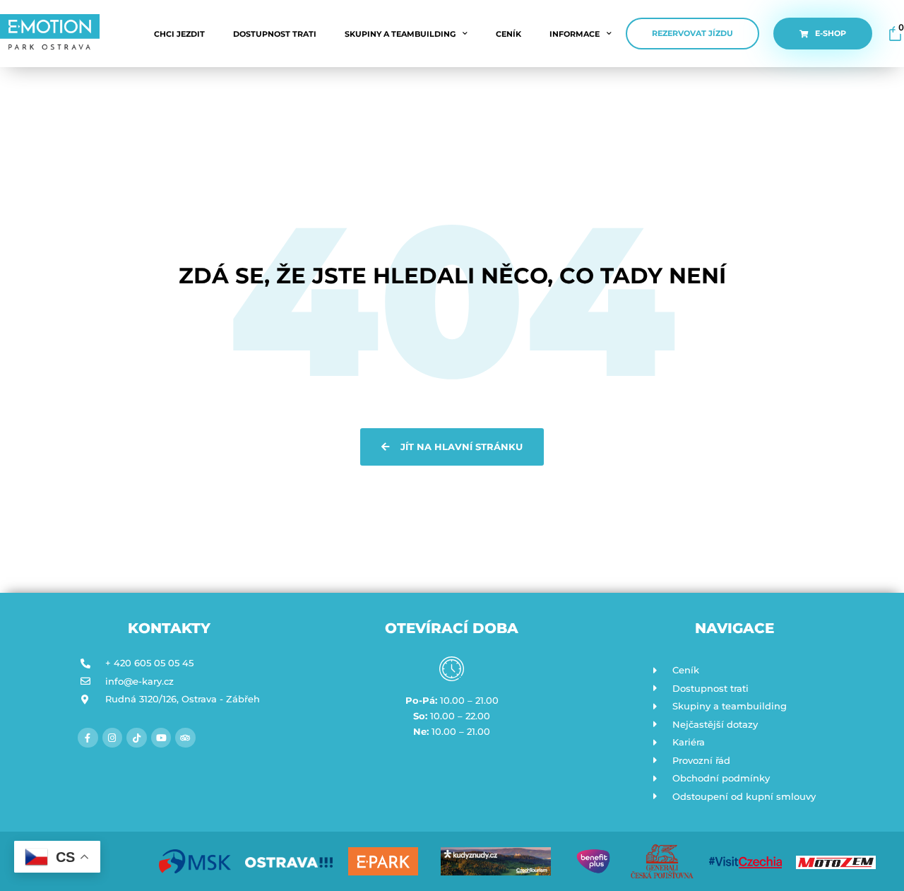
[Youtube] (161, 738)
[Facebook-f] (88, 738)
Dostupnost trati (274, 34)
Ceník (508, 34)
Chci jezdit (179, 34)
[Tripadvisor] (185, 738)
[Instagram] (112, 738)
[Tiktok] (136, 738)
